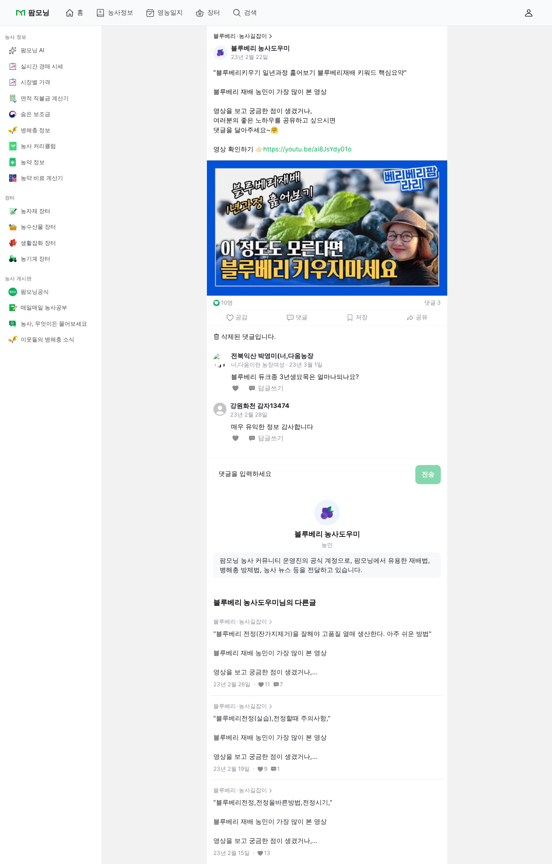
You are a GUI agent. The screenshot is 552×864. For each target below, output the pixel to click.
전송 (428, 474)
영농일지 (170, 12)
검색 (250, 12)
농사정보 (120, 12)
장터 (213, 12)
